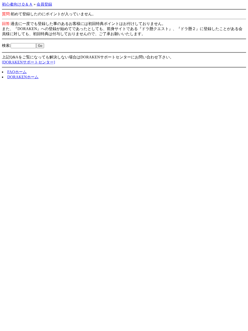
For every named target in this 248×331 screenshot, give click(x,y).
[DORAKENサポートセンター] (28, 62)
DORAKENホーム (23, 77)
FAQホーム (17, 72)
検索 (6, 45)
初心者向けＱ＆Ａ (17, 4)
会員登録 (44, 4)
